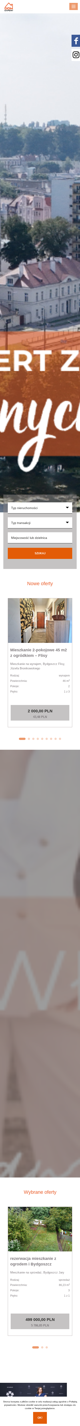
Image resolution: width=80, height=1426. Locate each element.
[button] (22, 739)
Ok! (40, 1417)
